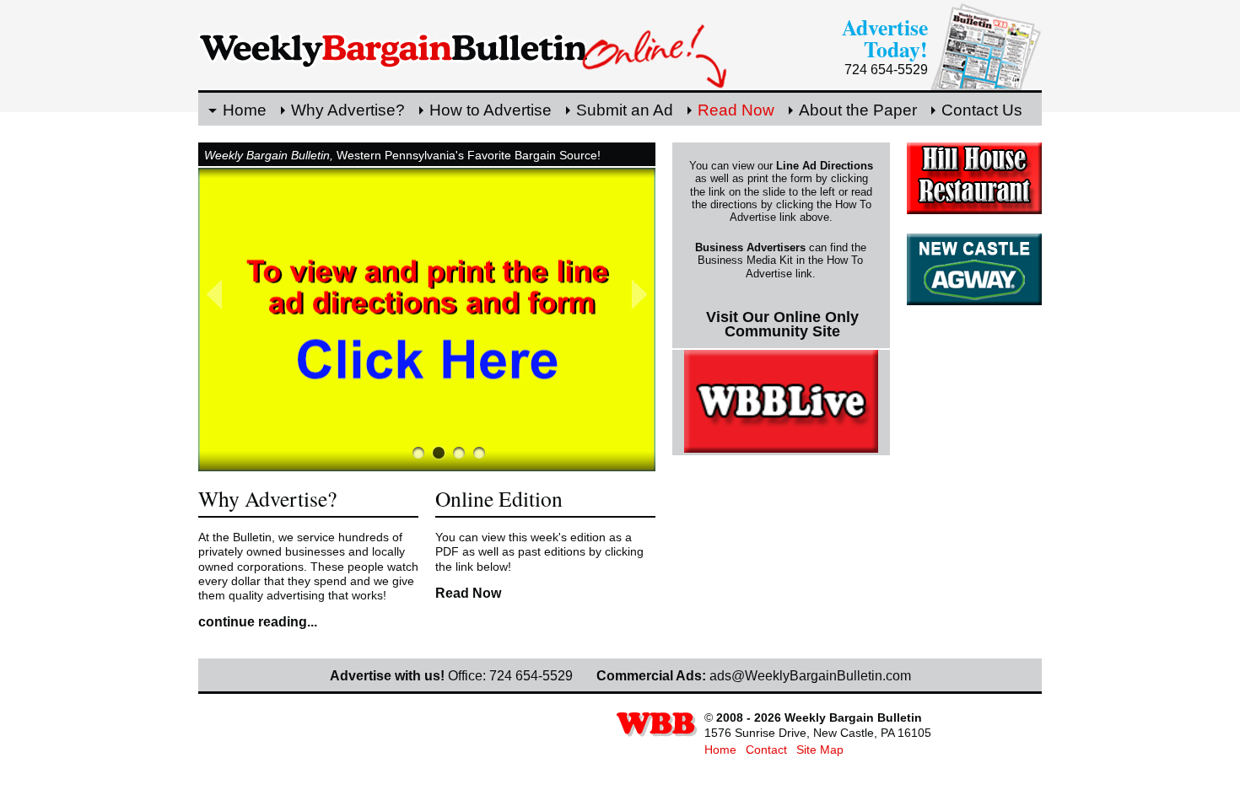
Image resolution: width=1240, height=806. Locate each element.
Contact (766, 749)
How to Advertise (490, 110)
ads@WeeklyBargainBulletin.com (810, 676)
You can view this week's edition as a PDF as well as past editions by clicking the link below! (539, 551)
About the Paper (858, 110)
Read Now (736, 110)
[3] (479, 453)
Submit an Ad (624, 110)
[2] (459, 453)
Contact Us (981, 110)
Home (245, 110)
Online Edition (499, 498)
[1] (439, 453)
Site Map (820, 749)
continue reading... (257, 622)
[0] (418, 453)
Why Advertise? (348, 110)
